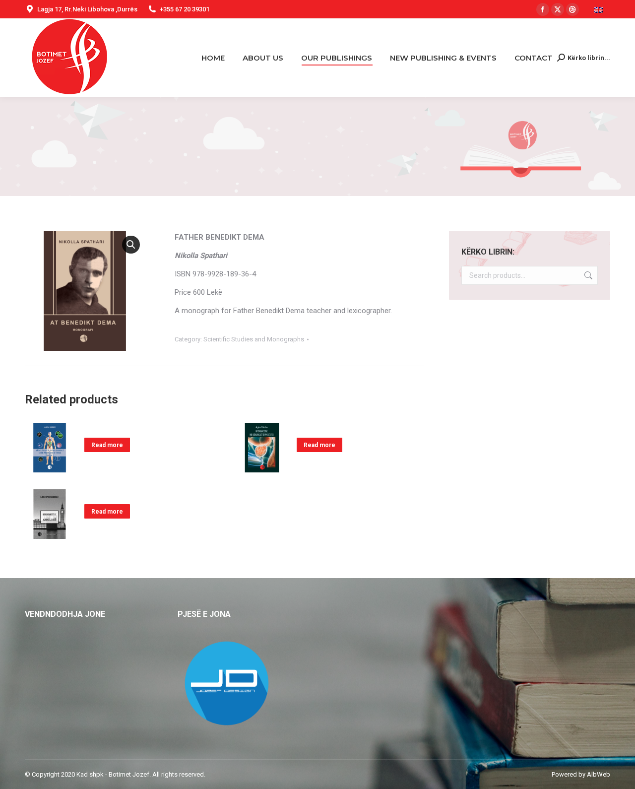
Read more (107, 445)
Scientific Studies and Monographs (253, 339)
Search (587, 275)
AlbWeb (598, 774)
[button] (131, 245)
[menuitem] (599, 9)
